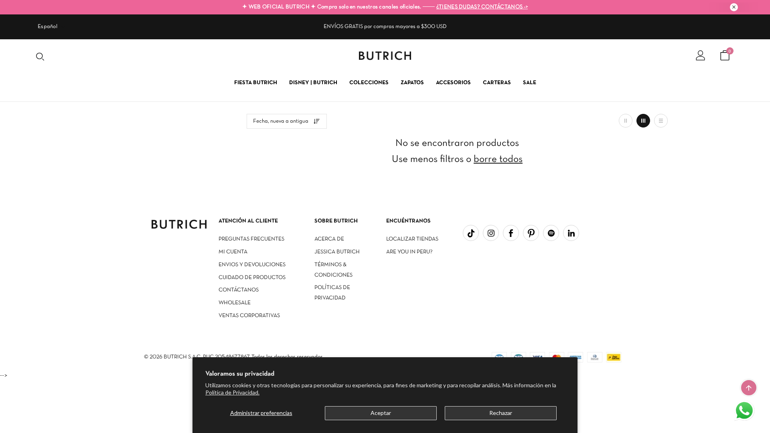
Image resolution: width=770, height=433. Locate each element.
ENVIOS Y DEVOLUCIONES (252, 264)
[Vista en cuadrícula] (625, 120)
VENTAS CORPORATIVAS (249, 315)
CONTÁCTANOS (239, 290)
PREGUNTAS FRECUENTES (251, 239)
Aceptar (381, 412)
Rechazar (500, 412)
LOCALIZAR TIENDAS (412, 239)
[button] (745, 411)
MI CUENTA (233, 252)
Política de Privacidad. (232, 392)
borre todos (498, 159)
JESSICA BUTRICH (337, 252)
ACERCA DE (329, 239)
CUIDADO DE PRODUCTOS (252, 277)
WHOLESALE (235, 303)
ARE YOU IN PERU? (409, 252)
